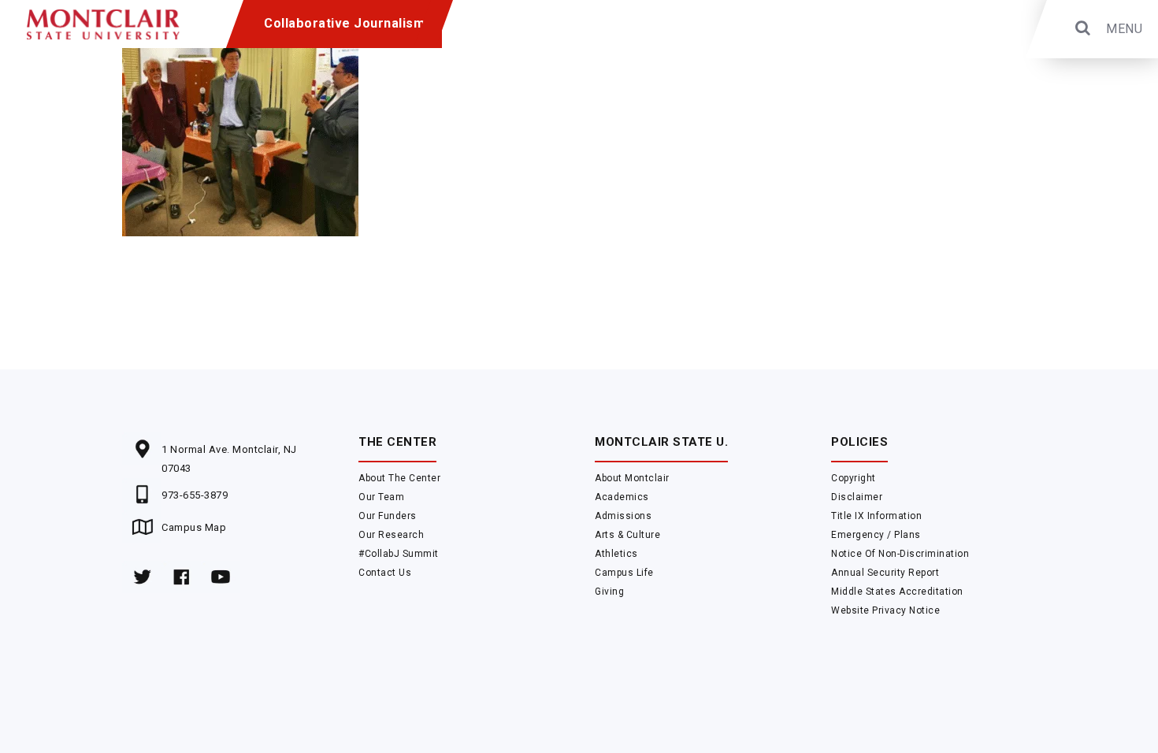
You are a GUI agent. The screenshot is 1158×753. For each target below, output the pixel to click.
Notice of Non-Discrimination (900, 553)
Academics (622, 497)
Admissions (623, 515)
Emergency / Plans (876, 534)
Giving (609, 591)
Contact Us (384, 572)
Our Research (391, 534)
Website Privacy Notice (885, 610)
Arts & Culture (627, 534)
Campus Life (624, 572)
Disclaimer (856, 497)
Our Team (381, 497)
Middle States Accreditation (897, 591)
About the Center (399, 478)
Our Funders (387, 515)
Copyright (853, 478)
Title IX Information (876, 515)
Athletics (616, 553)
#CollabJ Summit (398, 553)
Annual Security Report (885, 572)
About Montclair (632, 478)
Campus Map (193, 527)
